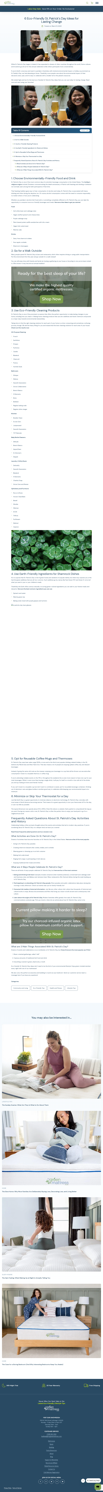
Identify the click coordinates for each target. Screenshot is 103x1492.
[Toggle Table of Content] (85, 130)
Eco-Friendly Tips (39, 988)
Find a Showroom (51, 1450)
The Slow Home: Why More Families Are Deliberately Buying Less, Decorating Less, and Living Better (39, 1191)
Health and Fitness (56, 988)
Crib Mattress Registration (51, 1472)
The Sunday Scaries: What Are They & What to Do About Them (25, 1105)
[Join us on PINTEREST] (57, 1482)
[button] (87, 2)
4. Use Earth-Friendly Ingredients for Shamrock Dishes (31, 148)
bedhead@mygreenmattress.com (51, 1436)
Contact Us (51, 1469)
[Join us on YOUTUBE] (62, 1482)
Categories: (15, 981)
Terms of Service (17, 1488)
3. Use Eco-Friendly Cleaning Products (26, 144)
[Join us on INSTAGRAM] (46, 1482)
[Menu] (97, 2)
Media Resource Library (51, 1466)
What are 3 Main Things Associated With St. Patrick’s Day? (35, 170)
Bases (51, 1444)
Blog (51, 1457)
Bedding (51, 1447)
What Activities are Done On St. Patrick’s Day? (31, 164)
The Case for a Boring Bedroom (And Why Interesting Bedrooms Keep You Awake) (32, 1364)
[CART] (92, 3)
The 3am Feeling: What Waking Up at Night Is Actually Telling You (26, 1278)
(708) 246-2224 (51, 1434)
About (51, 1453)
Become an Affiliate (51, 1463)
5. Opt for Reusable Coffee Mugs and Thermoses (29, 152)
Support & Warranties (51, 1460)
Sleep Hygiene (7, 1274)
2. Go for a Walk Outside (21, 140)
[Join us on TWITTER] (51, 1482)
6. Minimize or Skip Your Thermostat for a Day (28, 156)
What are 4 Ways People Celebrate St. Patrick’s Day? (33, 167)
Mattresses (51, 1441)
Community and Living (20, 988)
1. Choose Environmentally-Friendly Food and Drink (29, 135)
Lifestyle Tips (71, 988)
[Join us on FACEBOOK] (40, 1482)
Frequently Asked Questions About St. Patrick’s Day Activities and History (37, 160)
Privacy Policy (7, 1488)
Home (4, 1188)
